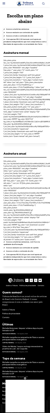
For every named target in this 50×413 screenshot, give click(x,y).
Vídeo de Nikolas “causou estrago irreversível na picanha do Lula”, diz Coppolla (22, 347)
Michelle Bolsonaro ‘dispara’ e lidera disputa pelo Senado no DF (22, 329)
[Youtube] (40, 280)
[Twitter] (35, 280)
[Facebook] (26, 280)
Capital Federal (8, 343)
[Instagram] (31, 280)
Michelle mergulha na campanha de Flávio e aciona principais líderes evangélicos (23, 338)
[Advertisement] (25, 396)
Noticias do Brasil (9, 334)
